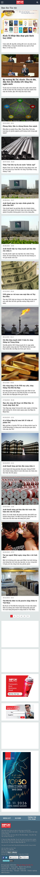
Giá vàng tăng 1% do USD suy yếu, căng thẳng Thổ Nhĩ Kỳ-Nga (18, 387)
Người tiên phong (25, 867)
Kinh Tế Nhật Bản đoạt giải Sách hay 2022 (18, 36)
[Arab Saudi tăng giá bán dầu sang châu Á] (20, 447)
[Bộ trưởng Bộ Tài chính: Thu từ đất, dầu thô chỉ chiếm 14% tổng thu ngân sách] (20, 65)
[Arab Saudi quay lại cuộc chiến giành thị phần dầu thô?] (20, 186)
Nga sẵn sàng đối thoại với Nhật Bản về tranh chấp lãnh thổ (18, 404)
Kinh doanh (5, 867)
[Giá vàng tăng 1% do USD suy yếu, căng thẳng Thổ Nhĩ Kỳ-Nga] (20, 367)
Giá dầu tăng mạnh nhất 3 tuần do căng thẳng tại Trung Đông (18, 341)
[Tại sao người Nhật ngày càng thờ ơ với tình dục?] (20, 536)
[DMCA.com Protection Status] (8, 860)
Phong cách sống (6, 870)
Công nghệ (14, 867)
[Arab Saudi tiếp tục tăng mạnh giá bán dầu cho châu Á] (20, 230)
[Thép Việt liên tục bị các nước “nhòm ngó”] (20, 148)
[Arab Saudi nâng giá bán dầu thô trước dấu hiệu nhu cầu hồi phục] (20, 491)
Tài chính (12, 869)
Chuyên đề (4, 869)
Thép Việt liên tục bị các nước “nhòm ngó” (19, 165)
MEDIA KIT (7, 818)
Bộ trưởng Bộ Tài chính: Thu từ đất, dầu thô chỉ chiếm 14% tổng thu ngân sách (19, 81)
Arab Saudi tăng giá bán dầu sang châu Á (19, 466)
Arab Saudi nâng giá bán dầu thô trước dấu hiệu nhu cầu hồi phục (19, 511)
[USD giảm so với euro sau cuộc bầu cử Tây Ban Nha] (20, 275)
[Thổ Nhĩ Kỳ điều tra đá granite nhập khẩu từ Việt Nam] (20, 582)
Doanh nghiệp (32, 870)
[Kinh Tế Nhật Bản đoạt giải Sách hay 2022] (20, 22)
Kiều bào (23, 870)
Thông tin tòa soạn (32, 818)
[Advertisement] (17, 735)
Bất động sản (21, 869)
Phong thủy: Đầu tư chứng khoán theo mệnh (20, 126)
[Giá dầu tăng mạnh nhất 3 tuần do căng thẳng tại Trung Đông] (20, 321)
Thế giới (16, 870)
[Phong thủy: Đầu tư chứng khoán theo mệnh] (20, 109)
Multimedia (5, 872)
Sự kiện (18, 818)
